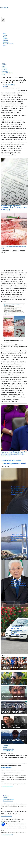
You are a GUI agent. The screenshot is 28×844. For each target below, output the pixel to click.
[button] (2, 823)
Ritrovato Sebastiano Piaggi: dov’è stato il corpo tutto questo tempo (13, 697)
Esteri (4, 37)
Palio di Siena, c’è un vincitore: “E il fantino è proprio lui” (14, 668)
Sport (4, 45)
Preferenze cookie (8, 750)
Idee (4, 33)
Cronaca (5, 38)
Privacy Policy (3, 753)
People (3, 724)
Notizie (3, 666)
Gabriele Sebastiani (10, 84)
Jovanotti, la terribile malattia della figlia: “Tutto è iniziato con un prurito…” (13, 726)
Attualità (5, 40)
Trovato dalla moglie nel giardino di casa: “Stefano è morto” (13, 682)
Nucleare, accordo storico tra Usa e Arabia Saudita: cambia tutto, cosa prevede (14, 454)
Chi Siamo (5, 745)
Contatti (5, 747)
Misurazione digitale (8, 749)
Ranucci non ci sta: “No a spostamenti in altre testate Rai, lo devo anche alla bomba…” (19, 491)
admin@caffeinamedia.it (6, 767)
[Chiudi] (3, 20)
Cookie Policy (10, 753)
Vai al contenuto (4, 7)
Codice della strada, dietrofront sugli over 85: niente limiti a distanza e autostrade (18, 630)
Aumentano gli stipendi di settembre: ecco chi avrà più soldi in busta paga (14, 207)
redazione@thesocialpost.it (7, 786)
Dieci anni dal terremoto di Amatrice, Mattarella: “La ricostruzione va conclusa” (19, 583)
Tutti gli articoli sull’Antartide (11, 460)
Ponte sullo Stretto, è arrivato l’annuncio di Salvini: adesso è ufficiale (19, 537)
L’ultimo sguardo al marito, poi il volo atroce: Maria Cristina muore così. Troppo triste (13, 740)
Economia (5, 42)
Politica (5, 35)
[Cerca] (1, 17)
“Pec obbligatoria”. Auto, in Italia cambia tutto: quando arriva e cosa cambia (13, 712)
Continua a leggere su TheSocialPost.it (14, 463)
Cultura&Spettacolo (8, 44)
